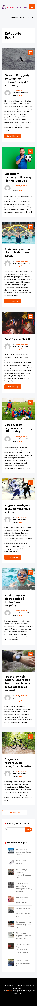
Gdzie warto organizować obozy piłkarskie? (18, 428)
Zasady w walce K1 (17, 339)
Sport (20, 95)
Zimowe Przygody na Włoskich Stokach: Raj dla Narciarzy (17, 80)
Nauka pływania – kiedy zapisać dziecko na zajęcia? (17, 600)
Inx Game (9, 991)
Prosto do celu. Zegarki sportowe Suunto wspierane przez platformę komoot (17, 683)
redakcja (18, 91)
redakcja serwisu (21, 186)
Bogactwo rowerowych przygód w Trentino (18, 762)
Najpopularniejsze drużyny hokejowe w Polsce (17, 508)
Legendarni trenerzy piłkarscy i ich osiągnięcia (17, 177)
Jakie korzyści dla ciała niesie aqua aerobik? (17, 252)
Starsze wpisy (14, 812)
